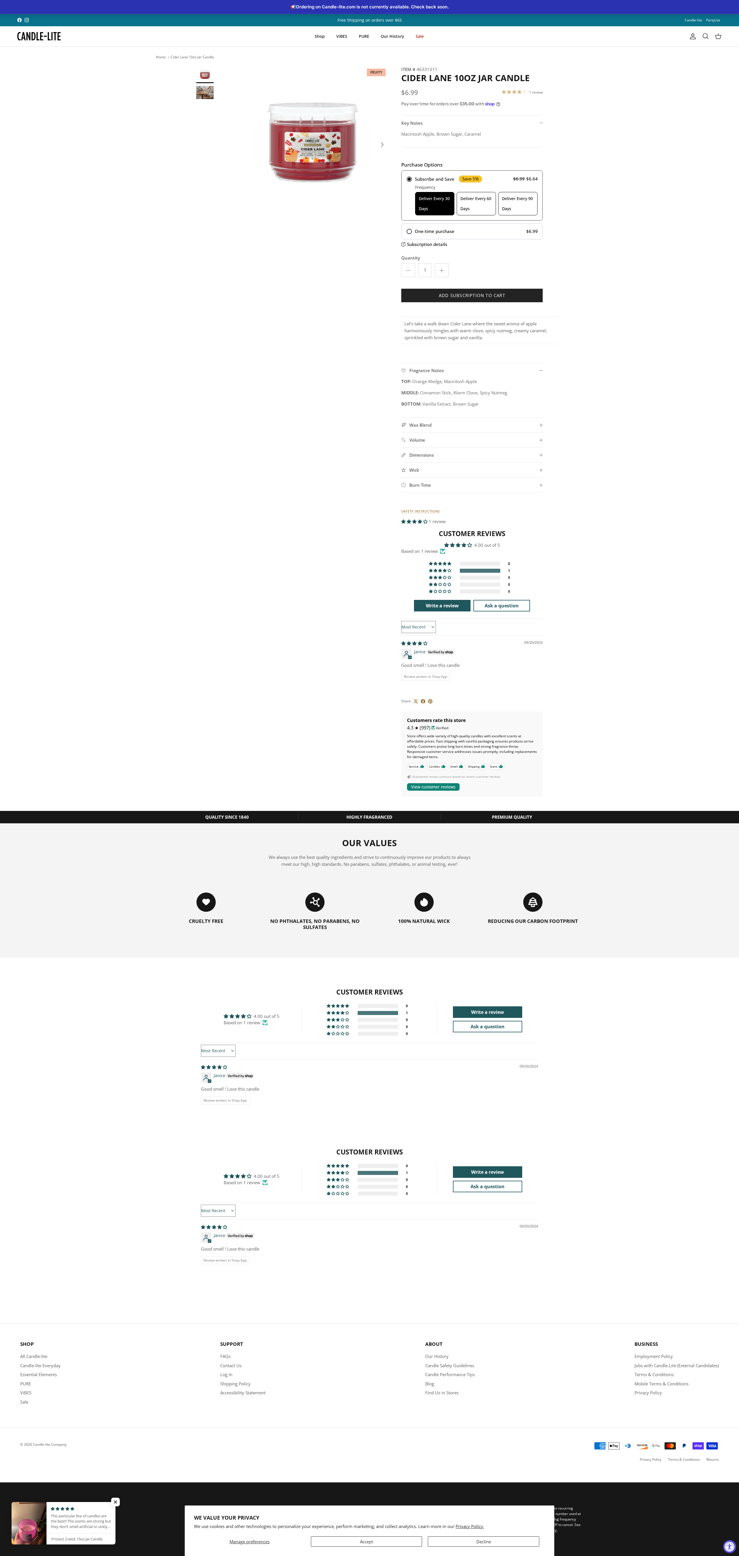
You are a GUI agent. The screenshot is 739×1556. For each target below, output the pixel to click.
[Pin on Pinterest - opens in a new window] (430, 701)
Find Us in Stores (442, 1392)
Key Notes (412, 123)
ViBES (341, 36)
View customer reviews (433, 787)
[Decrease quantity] (408, 270)
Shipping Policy (235, 1384)
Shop (320, 36)
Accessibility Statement (243, 1392)
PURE (364, 36)
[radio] (472, 195)
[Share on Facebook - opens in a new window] (423, 701)
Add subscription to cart (472, 295)
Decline (483, 1541)
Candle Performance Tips (450, 1374)
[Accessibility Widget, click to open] (729, 1546)
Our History (392, 36)
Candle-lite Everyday (40, 1365)
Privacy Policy (648, 1392)
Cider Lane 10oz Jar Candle (192, 57)
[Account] (691, 36)
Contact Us (231, 1365)
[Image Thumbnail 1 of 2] (205, 74)
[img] (414, 643)
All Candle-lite (33, 1356)
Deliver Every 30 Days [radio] (434, 203)
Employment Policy (654, 1356)
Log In (226, 1374)
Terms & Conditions (654, 1374)
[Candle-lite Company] (39, 36)
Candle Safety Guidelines (449, 1365)
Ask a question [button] (502, 605)
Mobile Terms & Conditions (661, 1384)
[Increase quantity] (442, 270)
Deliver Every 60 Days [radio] (475, 203)
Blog (429, 1384)
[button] (415, 521)
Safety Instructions (420, 511)
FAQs (225, 1356)
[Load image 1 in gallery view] (313, 142)
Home (161, 57)
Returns (712, 1459)
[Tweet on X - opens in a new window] (416, 701)
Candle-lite (693, 20)
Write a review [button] (442, 605)
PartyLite (713, 20)
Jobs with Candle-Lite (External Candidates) (677, 1365)
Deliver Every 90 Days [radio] (517, 203)
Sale (420, 36)
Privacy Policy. (470, 1526)
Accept (366, 1541)
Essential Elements (38, 1374)
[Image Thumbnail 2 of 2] (205, 92)
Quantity (410, 258)
